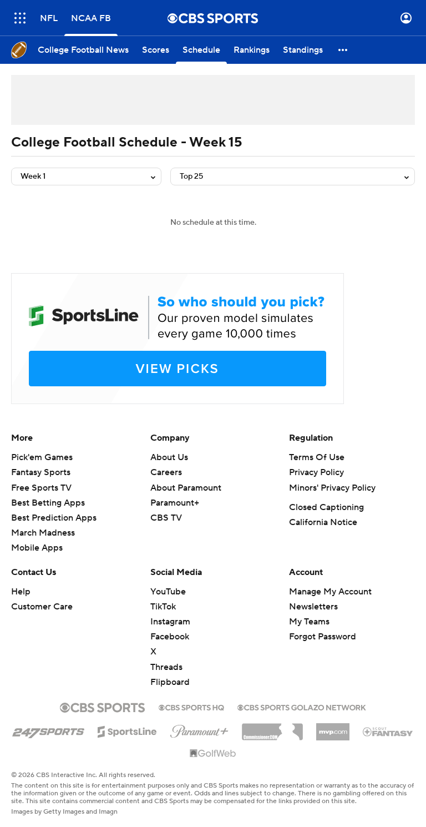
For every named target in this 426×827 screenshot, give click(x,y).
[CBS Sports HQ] (191, 706)
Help (21, 591)
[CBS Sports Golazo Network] (301, 706)
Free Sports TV (41, 487)
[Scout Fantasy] (388, 731)
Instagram (170, 621)
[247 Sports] (48, 729)
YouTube (168, 591)
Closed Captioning (326, 507)
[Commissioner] (272, 727)
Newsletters (313, 606)
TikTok (163, 606)
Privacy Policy (316, 472)
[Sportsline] (127, 729)
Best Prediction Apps (54, 517)
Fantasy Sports (40, 472)
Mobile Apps (37, 547)
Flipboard (170, 682)
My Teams (309, 621)
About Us (169, 457)
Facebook (169, 636)
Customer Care (42, 606)
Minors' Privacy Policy (332, 487)
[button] (20, 18)
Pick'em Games (42, 457)
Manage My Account (330, 591)
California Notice (323, 522)
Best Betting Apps (48, 502)
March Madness (43, 532)
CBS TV (166, 517)
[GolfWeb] (213, 753)
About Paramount (185, 487)
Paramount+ (174, 502)
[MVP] (332, 727)
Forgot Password (322, 636)
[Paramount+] (199, 729)
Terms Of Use (316, 457)
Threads (166, 667)
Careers (166, 472)
